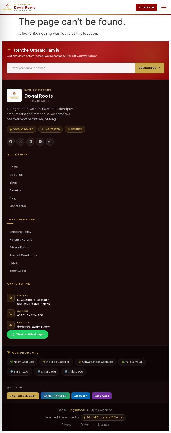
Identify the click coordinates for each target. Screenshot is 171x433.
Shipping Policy (20, 231)
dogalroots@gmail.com (33, 326)
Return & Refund (21, 239)
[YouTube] (40, 142)
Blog (13, 198)
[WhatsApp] (50, 142)
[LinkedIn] (30, 142)
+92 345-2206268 (30, 315)
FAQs (13, 263)
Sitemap (103, 424)
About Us (16, 174)
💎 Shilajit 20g (19, 371)
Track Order (18, 270)
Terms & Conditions (23, 255)
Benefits (16, 190)
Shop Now (146, 7)
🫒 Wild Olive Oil (132, 361)
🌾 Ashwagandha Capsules (95, 361)
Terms (85, 424)
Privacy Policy (19, 247)
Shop (13, 182)
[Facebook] (11, 142)
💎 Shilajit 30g (46, 371)
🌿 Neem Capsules (22, 361)
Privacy (66, 424)
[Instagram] (20, 142)
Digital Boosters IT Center (105, 417)
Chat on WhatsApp (30, 334)
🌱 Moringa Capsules (56, 361)
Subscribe (147, 68)
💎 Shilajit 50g (73, 371)
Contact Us (18, 206)
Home (14, 167)
